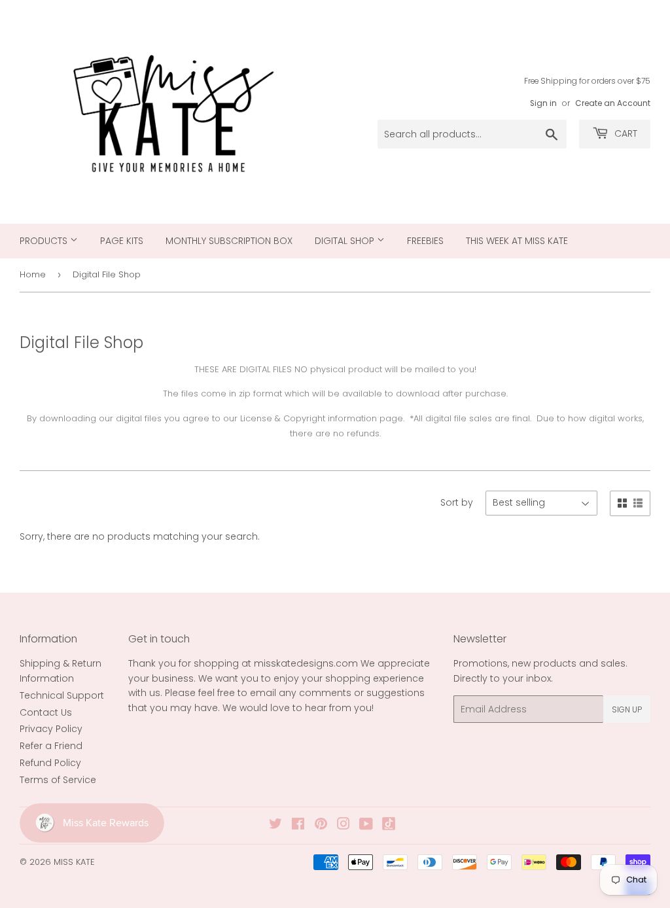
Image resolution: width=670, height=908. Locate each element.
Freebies (425, 240)
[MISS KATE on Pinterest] (321, 825)
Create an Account (612, 103)
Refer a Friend (51, 745)
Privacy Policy (51, 728)
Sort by (456, 502)
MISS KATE (74, 862)
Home (33, 274)
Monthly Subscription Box (229, 240)
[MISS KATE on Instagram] (343, 825)
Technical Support (62, 695)
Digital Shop (346, 240)
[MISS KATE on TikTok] (388, 826)
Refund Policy (50, 762)
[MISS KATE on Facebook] (298, 825)
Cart (624, 133)
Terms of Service (58, 779)
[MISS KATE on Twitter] (275, 825)
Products (45, 240)
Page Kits (121, 240)
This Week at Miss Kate (517, 240)
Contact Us (46, 712)
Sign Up (627, 709)
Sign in (543, 103)
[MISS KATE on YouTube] (366, 825)
